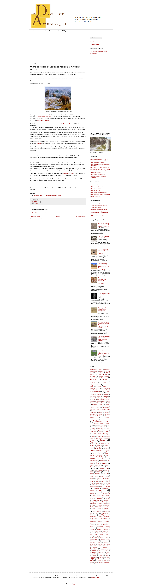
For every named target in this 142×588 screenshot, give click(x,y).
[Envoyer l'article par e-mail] (40, 202)
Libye (108, 479)
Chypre (100, 412)
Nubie (109, 501)
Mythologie (92, 497)
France (108, 452)
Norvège (92, 502)
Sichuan (101, 534)
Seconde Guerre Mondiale (95, 531)
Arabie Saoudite (102, 386)
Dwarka (93, 436)
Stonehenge (93, 539)
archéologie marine (95, 391)
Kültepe (106, 476)
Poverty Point (107, 516)
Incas (109, 466)
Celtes (97, 407)
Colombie (97, 425)
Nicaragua (106, 500)
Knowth (91, 476)
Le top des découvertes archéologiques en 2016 (104, 295)
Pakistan (106, 505)
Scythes (99, 529)
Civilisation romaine (101, 421)
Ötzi (93, 505)
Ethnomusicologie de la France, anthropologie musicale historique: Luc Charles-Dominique (100, 161)
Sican (96, 534)
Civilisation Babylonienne (96, 414)
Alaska (91, 377)
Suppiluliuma (92, 542)
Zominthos (92, 563)
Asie (108, 393)
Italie (98, 472)
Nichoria (38, 143)
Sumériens (105, 541)
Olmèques (93, 503)
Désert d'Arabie (93, 434)
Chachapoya (106, 407)
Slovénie (102, 536)
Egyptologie (93, 442)
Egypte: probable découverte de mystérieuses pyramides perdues (103, 310)
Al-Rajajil (107, 376)
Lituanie (97, 481)
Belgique (108, 398)
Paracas (106, 508)
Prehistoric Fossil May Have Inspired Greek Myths (47, 195)
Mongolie (92, 493)
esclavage (92, 447)
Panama (99, 508)
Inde (94, 468)
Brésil (109, 402)
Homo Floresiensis (95, 465)
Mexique (102, 490)
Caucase (92, 407)
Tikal (95, 554)
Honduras (106, 465)
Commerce (103, 425)
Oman (99, 503)
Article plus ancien (81, 216)
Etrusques (92, 450)
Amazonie (105, 379)
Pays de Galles (99, 510)
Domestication (107, 435)
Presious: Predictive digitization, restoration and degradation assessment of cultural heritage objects (99, 211)
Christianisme (93, 412)
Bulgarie (94, 404)
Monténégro (99, 493)
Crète (109, 426)
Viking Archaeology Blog (97, 215)
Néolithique (95, 500)
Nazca (91, 498)
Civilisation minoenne (105, 419)
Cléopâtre (107, 423)
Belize (93, 399)
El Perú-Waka (95, 443)
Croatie (93, 428)
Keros (107, 475)
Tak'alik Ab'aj (92, 544)
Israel (91, 472)
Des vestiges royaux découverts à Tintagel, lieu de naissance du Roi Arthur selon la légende (104, 324)
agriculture (92, 376)
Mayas (108, 486)
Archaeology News (96, 207)
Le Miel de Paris (95, 190)
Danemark (107, 431)
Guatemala (93, 460)
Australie (99, 394)
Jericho (91, 473)
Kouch (101, 476)
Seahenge (106, 529)
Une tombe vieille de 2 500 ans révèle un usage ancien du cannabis (104, 338)
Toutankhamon (93, 557)
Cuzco (100, 431)
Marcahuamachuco (94, 486)
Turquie (92, 559)
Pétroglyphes (105, 513)
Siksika (91, 536)
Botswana (103, 402)
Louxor (102, 481)
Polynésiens (93, 516)
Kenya (101, 475)
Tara (109, 545)
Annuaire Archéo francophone (44, 31)
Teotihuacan (93, 552)
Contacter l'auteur (95, 44)
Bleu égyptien (98, 401)
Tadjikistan (106, 542)
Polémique (92, 515)
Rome (98, 524)
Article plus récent (35, 216)
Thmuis (107, 552)
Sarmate (92, 529)
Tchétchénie (104, 547)
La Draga (97, 478)
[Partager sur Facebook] (36, 200)
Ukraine (100, 558)
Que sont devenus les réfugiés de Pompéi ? (103, 237)
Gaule (106, 453)
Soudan (108, 536)
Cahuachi (107, 404)
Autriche (106, 394)
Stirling (107, 537)
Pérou (99, 511)
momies (105, 492)
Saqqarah (105, 528)
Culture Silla (106, 430)
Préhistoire (103, 518)
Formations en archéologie (98, 174)
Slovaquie (97, 536)
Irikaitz (96, 470)
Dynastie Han (100, 436)
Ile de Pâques (100, 466)
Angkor (104, 382)
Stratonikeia (103, 539)
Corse (97, 426)
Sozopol (94, 537)
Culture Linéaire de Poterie (103, 428)
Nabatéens (99, 497)
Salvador (94, 528)
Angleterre (94, 385)
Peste (91, 513)
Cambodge (92, 406)
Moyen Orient (96, 495)
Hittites (97, 463)
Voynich (99, 560)
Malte (93, 484)
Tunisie (107, 557)
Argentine (92, 393)
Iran (91, 470)
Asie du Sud (92, 394)
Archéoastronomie (94, 388)
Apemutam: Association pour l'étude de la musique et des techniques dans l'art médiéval (100, 171)
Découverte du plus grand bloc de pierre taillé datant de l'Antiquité (103, 251)
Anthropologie (106, 384)
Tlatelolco (94, 555)
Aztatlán (98, 396)
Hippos (91, 463)
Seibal (104, 531)
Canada (99, 406)
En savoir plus (95, 577)
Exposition (106, 450)
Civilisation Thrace (98, 423)
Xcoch (95, 562)
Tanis (92, 545)
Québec (92, 523)
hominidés (104, 463)
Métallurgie (92, 490)
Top (107, 555)
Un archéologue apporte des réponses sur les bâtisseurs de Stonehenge (104, 353)
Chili (98, 409)
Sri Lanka (100, 537)
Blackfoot (92, 401)
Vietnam (107, 558)
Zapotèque (106, 562)
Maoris (106, 484)
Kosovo (96, 476)
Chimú (103, 409)
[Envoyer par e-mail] (31, 200)
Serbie (93, 532)
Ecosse (92, 440)
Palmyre (93, 508)
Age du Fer (103, 374)
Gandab (100, 453)
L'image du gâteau (96, 188)
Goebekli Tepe (100, 457)
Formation (101, 452)
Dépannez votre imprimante (98, 186)
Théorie (101, 552)
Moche (98, 492)
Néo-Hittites (108, 498)
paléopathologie (107, 506)
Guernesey (102, 460)
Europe (99, 450)
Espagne (98, 447)
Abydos (100, 369)
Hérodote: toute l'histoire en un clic (100, 167)
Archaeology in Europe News (98, 203)
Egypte (102, 440)
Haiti (108, 460)
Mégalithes (96, 488)
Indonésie (101, 468)
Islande (107, 470)
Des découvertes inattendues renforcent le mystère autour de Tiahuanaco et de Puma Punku (104, 266)
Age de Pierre (99, 372)
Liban (104, 479)
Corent (92, 426)
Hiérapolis (107, 461)
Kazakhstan (93, 475)
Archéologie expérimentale (100, 389)
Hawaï (91, 461)
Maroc (101, 486)
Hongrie (92, 466)
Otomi (104, 503)
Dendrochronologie (97, 433)
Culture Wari (93, 431)
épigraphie (99, 445)
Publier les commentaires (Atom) (46, 219)
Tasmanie (95, 547)
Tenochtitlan (105, 550)
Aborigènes (93, 369)
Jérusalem (98, 473)
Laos (91, 479)
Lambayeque (105, 478)
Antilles (91, 386)
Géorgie (107, 455)
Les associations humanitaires (99, 192)
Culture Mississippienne (95, 430)
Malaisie (108, 483)
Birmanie (107, 399)
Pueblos (99, 521)
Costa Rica (103, 426)
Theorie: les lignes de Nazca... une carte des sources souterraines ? (104, 225)
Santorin (99, 527)
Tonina (101, 555)
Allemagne (93, 379)
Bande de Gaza (94, 398)
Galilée (94, 453)
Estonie (91, 448)
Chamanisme (92, 409)
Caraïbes (106, 406)
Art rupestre (99, 393)
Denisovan (105, 433)
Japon (106, 471)
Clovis (91, 425)
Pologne (103, 515)
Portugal (100, 516)
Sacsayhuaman (100, 526)
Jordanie (105, 473)
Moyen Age (106, 493)
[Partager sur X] (35, 200)
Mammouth (100, 484)
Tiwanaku (108, 554)
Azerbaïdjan (92, 396)
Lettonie (99, 479)
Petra (97, 513)
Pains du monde (95, 196)
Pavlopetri (92, 510)
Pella (94, 511)
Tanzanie (97, 545)
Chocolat (95, 410)
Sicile (107, 534)
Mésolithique (105, 488)
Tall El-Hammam (107, 544)
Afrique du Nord (102, 371)
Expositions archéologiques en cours (64, 31)
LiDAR (91, 481)
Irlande (101, 470)
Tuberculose (101, 557)
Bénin (98, 399)
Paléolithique (99, 506)
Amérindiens (93, 381)
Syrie (99, 542)
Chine (108, 409)
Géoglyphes (100, 455)
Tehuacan (103, 549)
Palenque (92, 506)
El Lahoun (103, 442)
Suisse (95, 541)
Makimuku (103, 483)
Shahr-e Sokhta (100, 532)
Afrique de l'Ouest (93, 371)
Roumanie (105, 524)
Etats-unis (98, 448)
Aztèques (105, 396)
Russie (91, 526)
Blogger (74, 584)
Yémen (100, 562)
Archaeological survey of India (99, 205)
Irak (107, 468)
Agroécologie (94, 184)
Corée (109, 425)
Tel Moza (108, 549)
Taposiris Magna (103, 545)
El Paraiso (108, 442)
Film (91, 452)
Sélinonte (108, 531)
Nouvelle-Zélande (102, 502)
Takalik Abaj (99, 544)
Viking (92, 560)
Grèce (36, 203)
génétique (92, 455)
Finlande (95, 452)
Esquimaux (107, 447)
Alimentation (104, 377)
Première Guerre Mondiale (96, 519)
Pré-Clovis (94, 518)
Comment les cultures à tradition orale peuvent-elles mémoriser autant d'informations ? (103, 280)
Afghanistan (106, 369)
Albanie (97, 377)
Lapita (95, 480)
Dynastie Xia (98, 438)
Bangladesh (102, 397)
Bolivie (104, 401)
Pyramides (105, 521)
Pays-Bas (108, 510)
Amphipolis (92, 382)
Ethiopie (107, 448)
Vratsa (105, 560)
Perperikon (106, 511)
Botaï (98, 402)
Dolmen (99, 434)
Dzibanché (106, 438)
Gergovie (92, 456)
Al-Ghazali (101, 376)
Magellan (97, 483)
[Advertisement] (58, 49)
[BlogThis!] (33, 200)
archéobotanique (106, 388)
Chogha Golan (104, 410)
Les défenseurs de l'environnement (100, 194)
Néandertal (99, 498)
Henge (96, 462)
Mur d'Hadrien (105, 495)
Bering (102, 399)
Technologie (93, 549)
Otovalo (108, 503)
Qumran (99, 523)
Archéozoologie (106, 391)
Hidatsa (101, 461)
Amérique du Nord (104, 381)
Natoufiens (106, 497)
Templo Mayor (96, 550)
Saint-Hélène (107, 526)
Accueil (32, 31)
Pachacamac (99, 505)
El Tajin (102, 443)
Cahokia (101, 404)
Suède (108, 539)
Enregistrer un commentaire (39, 212)
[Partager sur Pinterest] (38, 200)
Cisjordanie (107, 412)
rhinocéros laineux (68, 173)
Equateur (106, 445)
